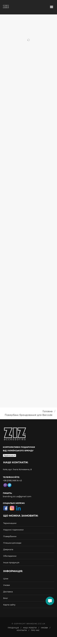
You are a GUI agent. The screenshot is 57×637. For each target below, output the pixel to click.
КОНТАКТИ (22, 630)
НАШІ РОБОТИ (30, 628)
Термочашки (9, 523)
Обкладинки (9, 556)
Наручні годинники (13, 529)
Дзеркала (8, 549)
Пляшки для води (12, 543)
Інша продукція (11, 562)
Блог (5, 598)
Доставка (8, 591)
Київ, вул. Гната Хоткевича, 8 (17, 469)
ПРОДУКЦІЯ (13, 628)
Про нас (35, 630)
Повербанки (9, 536)
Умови (6, 585)
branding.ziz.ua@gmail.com (17, 496)
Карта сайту (9, 604)
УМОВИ (44, 628)
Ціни (5, 578)
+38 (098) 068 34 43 (12, 480)
